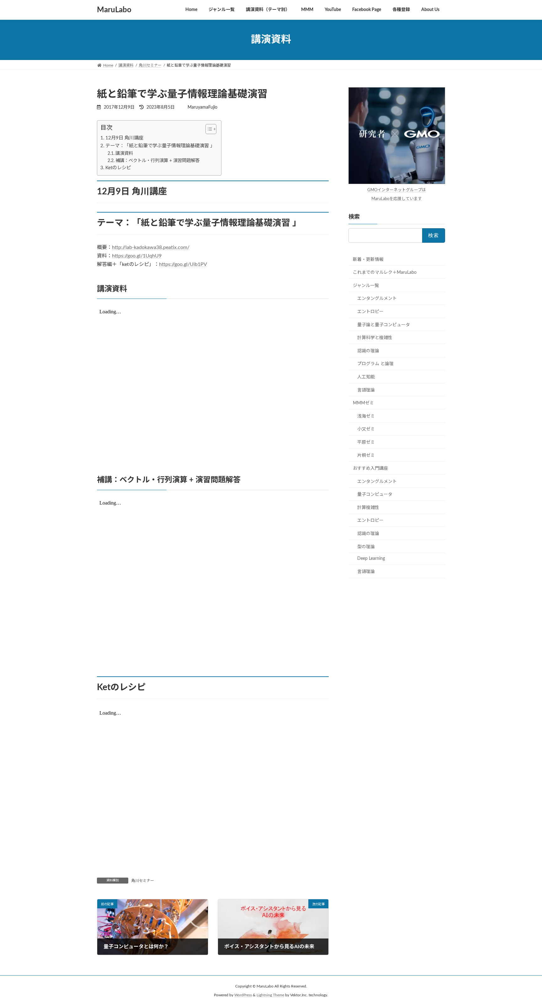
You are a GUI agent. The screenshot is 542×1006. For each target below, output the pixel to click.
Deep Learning (371, 558)
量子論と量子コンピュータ (383, 324)
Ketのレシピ (118, 167)
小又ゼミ (366, 429)
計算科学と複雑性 (374, 338)
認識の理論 (368, 351)
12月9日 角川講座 (124, 138)
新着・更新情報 (368, 259)
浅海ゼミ (366, 416)
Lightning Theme (270, 995)
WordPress (243, 995)
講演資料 (124, 153)
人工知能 (366, 377)
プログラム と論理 (375, 364)
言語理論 (366, 390)
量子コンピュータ (374, 494)
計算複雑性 (368, 507)
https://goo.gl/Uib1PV (183, 264)
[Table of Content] (210, 129)
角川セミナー (142, 881)
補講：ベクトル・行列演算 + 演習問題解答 (157, 160)
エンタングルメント (377, 298)
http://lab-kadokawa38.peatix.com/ (150, 247)
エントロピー (370, 312)
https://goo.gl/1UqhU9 (137, 255)
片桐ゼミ (366, 455)
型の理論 (366, 546)
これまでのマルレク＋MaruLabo (385, 272)
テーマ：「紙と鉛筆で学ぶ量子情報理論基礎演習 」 (160, 145)
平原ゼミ (366, 442)
